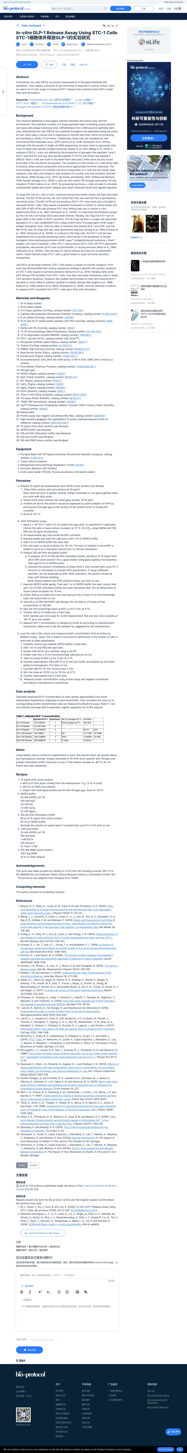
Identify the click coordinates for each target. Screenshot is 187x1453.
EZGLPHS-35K (59, 422)
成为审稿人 (71, 16)
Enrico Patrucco (47, 54)
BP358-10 (71, 377)
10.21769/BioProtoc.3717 (83, 1210)
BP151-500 (79, 394)
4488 (109, 320)
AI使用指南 (87, 1413)
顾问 (58, 1400)
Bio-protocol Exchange (158, 1395)
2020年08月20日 (36, 50)
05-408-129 (93, 331)
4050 (60, 391)
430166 (68, 317)
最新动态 (20, 1387)
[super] (42, 1292)
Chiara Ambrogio (29, 54)
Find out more (165, 1449)
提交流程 (86, 1391)
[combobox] (53, 1339)
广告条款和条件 (115, 1400)
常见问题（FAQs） (24, 1396)
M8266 (60, 387)
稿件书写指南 (88, 1395)
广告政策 (112, 1395)
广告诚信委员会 (115, 1391)
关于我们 (60, 1391)
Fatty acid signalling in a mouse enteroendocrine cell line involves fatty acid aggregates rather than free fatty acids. (66, 910)
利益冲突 (86, 1422)
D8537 (82, 342)
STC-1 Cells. (35, 1039)
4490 (23, 324)
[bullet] (61, 1292)
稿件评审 (86, 1404)
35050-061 (76, 352)
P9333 (57, 380)
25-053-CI (65, 345)
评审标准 (86, 1409)
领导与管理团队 (63, 1413)
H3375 (61, 373)
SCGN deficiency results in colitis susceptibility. (55, 1224)
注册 (169, 8)
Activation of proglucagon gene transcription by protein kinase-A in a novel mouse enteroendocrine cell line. (68, 948)
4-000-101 (36, 457)
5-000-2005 (109, 313)
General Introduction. (83, 1137)
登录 (161, 8)
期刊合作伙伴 (62, 1427)
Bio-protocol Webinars (158, 1407)
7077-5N (77, 310)
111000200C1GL (85, 366)
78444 (43, 408)
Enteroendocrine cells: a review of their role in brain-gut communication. (60, 1011)
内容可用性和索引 (64, 1422)
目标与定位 (61, 1395)
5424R (79, 464)
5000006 (99, 415)
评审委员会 (61, 1409)
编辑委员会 (61, 1404)
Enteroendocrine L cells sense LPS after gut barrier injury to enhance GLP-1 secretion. (67, 1028)
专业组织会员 (62, 1431)
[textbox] (43, 1339)
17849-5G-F (70, 356)
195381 (71, 401)
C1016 (59, 384)
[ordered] (69, 1292)
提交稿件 (86, 1400)
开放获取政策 (62, 1418)
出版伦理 (86, 1418)
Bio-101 (151, 1391)
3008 (70, 327)
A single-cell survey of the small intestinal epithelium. (74, 990)
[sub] (50, 1292)
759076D (84, 335)
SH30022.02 (82, 349)
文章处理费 (87, 1427)
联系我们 (60, 1436)
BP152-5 (75, 398)
